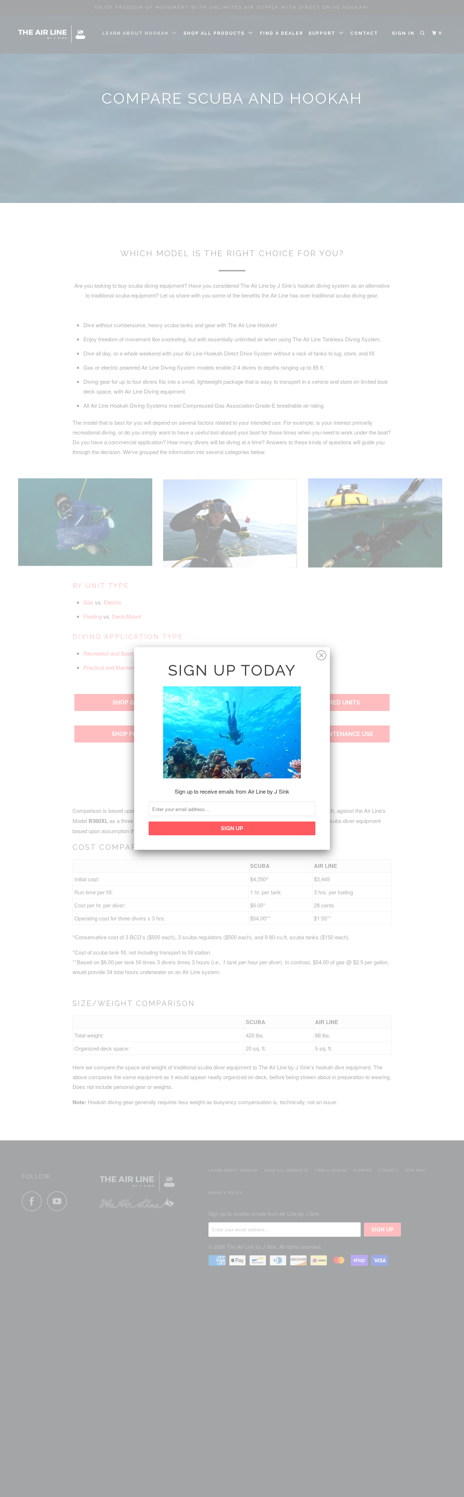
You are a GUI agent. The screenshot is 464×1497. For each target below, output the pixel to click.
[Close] (321, 653)
